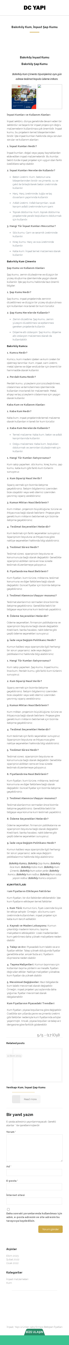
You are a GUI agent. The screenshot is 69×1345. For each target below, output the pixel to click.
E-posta (12, 1180)
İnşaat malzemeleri (17, 1279)
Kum (9, 1282)
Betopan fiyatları (53, 1326)
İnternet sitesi (15, 1195)
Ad (8, 1166)
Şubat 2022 (12, 1259)
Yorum (11, 1131)
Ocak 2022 (12, 1263)
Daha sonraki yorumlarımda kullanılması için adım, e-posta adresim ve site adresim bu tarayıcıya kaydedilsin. (34, 1217)
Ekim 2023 (12, 1255)
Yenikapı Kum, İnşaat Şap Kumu (25, 1087)
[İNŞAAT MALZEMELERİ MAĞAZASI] (34, 8)
